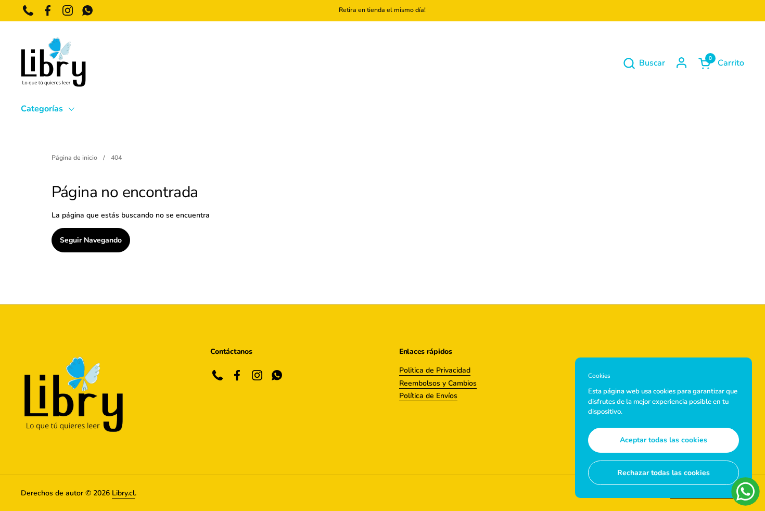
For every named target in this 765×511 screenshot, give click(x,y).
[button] (643, 63)
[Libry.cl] (53, 63)
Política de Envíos (428, 396)
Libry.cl (123, 493)
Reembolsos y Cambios (438, 383)
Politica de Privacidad (434, 370)
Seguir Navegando (91, 240)
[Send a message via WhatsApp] (745, 491)
